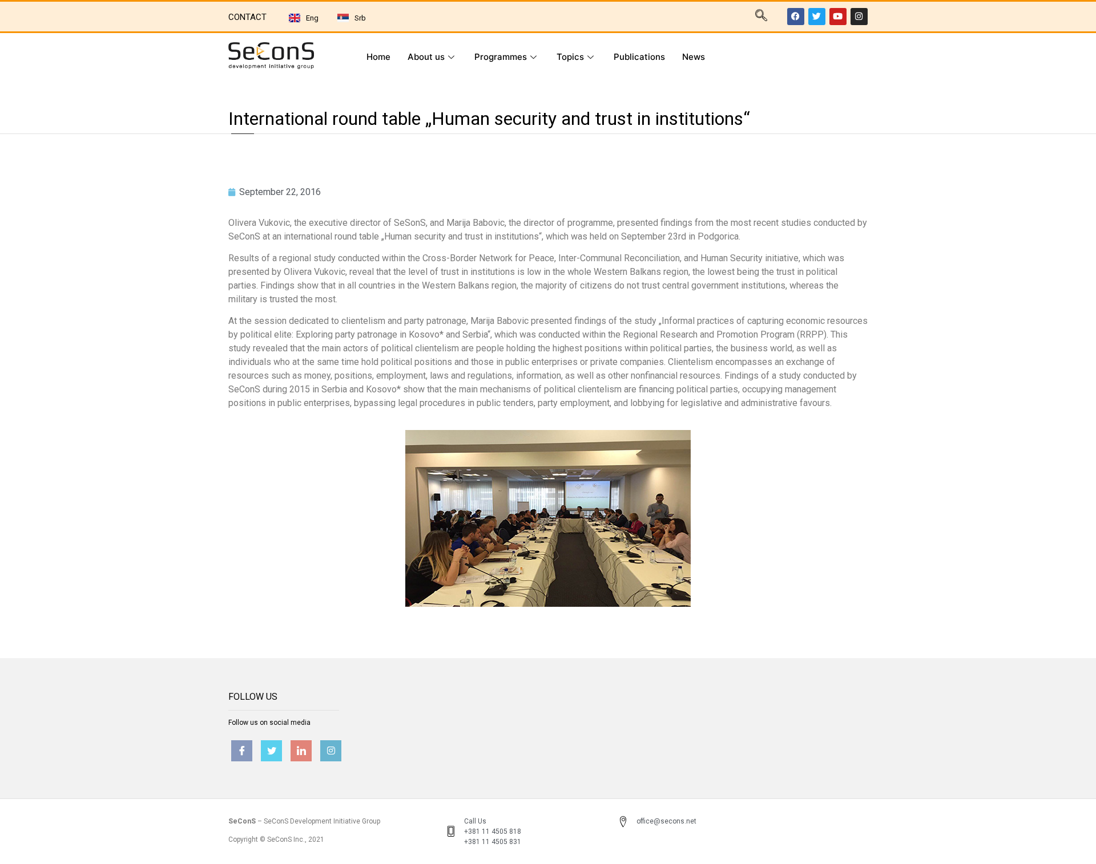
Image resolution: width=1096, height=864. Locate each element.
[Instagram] (859, 16)
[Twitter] (816, 16)
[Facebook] (795, 16)
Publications (639, 56)
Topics (570, 56)
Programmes (500, 56)
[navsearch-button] (761, 16)
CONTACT (247, 17)
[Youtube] (838, 16)
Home (378, 56)
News (693, 56)
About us (426, 56)
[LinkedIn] (301, 750)
